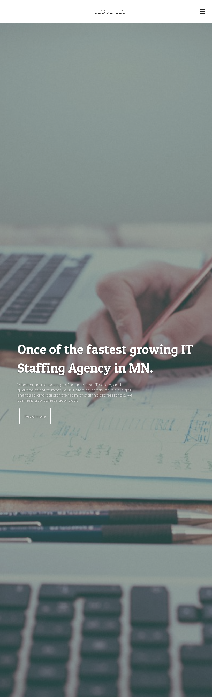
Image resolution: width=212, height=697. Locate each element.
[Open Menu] (202, 11)
